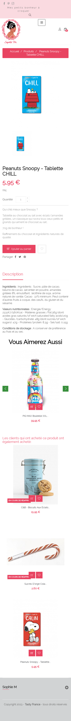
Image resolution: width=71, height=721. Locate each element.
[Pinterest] (8, 3)
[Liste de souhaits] (42, 249)
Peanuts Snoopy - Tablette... (35, 662)
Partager (15, 257)
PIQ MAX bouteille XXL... (35, 416)
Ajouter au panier (20, 248)
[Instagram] (13, 3)
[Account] (59, 29)
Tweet (20, 257)
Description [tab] (12, 274)
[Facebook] (4, 3)
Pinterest (25, 257)
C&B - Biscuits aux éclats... (35, 507)
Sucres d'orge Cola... (35, 584)
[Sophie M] (11, 31)
